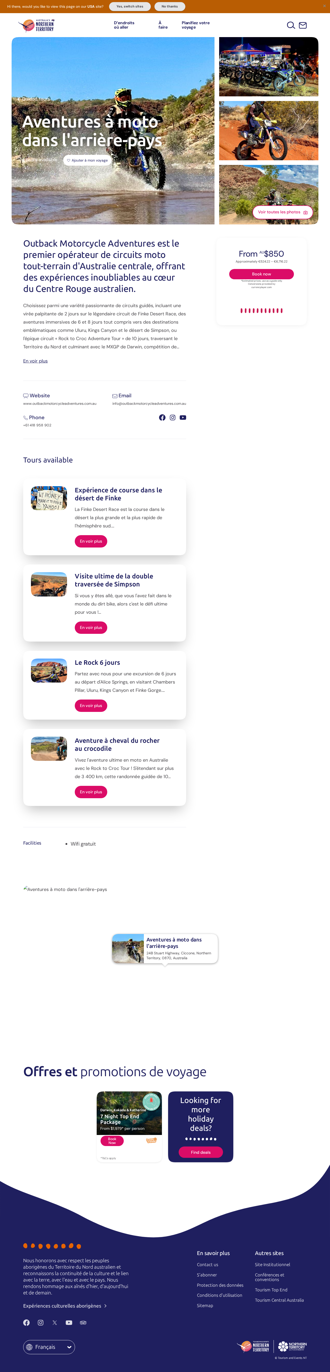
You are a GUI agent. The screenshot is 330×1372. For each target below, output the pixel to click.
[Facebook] (26, 1322)
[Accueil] (36, 25)
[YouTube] (69, 1322)
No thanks (170, 6)
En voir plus (35, 360)
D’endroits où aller (124, 25)
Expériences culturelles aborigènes (62, 1306)
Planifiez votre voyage (196, 25)
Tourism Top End (271, 1289)
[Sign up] (303, 25)
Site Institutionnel (272, 1264)
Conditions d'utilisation (219, 1295)
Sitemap (205, 1305)
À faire (163, 25)
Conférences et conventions (269, 1277)
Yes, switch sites (130, 6)
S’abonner (207, 1274)
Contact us (207, 1264)
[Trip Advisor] (83, 1322)
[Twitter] (55, 1322)
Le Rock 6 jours (97, 663)
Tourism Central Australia (279, 1300)
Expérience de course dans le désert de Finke (118, 494)
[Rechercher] (291, 25)
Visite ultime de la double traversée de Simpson (114, 580)
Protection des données (220, 1285)
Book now (261, 274)
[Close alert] (324, 5)
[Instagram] (40, 1322)
